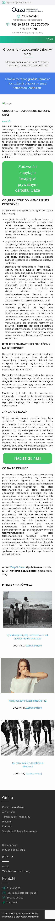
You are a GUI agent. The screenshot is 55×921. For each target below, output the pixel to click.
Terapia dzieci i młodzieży (16, 816)
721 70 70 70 (40, 24)
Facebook (12, 902)
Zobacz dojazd (15, 897)
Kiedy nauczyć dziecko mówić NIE (27, 700)
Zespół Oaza (17, 567)
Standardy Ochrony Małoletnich (19, 831)
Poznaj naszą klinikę (13, 807)
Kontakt (6, 826)
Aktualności (8, 812)
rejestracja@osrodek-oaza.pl (19, 2)
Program (7, 821)
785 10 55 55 (20, 24)
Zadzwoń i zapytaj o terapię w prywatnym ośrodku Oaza (27, 178)
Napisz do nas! (27, 458)
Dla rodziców (9, 845)
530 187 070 (28, 29)
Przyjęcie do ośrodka (13, 849)
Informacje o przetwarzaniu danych (20, 916)
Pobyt (5, 866)
